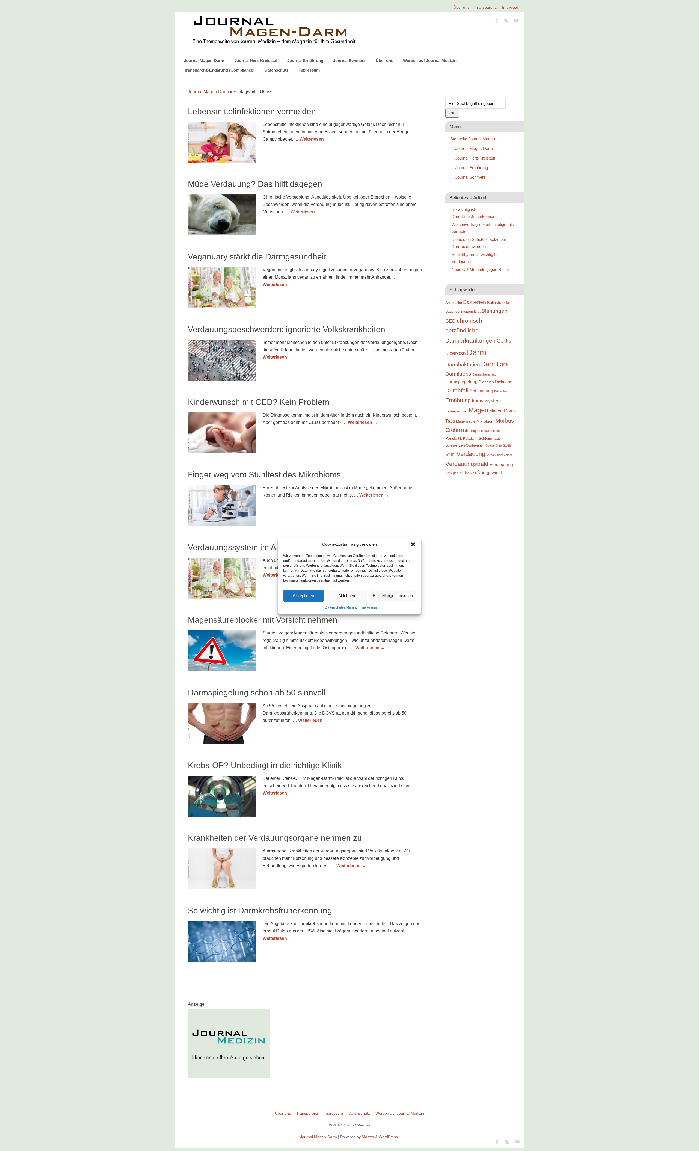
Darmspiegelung (461, 381)
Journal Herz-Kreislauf (255, 60)
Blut (477, 311)
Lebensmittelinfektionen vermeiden (252, 111)
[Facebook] (497, 21)
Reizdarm (470, 439)
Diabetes (486, 382)
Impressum (368, 607)
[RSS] (506, 21)
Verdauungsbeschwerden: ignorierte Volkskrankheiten (286, 329)
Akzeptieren (303, 595)
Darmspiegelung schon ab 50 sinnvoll (257, 692)
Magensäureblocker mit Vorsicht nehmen (262, 619)
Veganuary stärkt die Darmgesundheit (257, 256)
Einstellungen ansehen (393, 595)
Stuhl (450, 454)
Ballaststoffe (498, 302)
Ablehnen (346, 595)
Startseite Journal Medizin (473, 139)
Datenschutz (277, 70)
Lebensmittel (456, 411)
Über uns (461, 7)
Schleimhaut (489, 438)
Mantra (368, 1137)
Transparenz (486, 7)
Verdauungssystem (499, 454)
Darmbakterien (462, 364)
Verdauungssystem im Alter (238, 547)
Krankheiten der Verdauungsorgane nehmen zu (275, 837)
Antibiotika (453, 303)
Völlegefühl (453, 473)
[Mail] (516, 21)
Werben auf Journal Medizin (430, 60)
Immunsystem (486, 400)
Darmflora (495, 364)
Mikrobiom (485, 421)
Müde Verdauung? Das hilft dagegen (255, 183)
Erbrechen (501, 391)
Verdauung (471, 453)
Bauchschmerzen (459, 311)
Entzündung (481, 391)
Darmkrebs (458, 374)
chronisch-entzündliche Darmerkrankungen (470, 330)
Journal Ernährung (305, 60)
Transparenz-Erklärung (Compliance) (219, 70)
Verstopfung (501, 464)
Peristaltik (453, 438)
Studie (507, 445)
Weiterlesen (314, 139)
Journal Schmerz (349, 60)
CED (450, 321)
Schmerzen (455, 445)
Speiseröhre (494, 445)
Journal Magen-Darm (204, 60)
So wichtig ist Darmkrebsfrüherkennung (260, 910)
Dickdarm (504, 382)
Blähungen (494, 311)
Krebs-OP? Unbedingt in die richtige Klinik (265, 765)
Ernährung (458, 400)
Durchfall (457, 390)
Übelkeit (469, 473)
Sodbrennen (475, 445)
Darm (476, 352)
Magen (478, 410)
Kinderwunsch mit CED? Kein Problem (258, 401)
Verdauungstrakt (466, 464)
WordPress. (389, 1137)
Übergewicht (489, 472)
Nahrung (468, 430)
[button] (413, 544)
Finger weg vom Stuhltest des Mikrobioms (264, 474)
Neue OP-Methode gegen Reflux (481, 269)
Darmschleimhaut (484, 374)
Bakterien (474, 302)
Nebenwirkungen (488, 430)
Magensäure (465, 421)
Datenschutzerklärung (341, 607)
